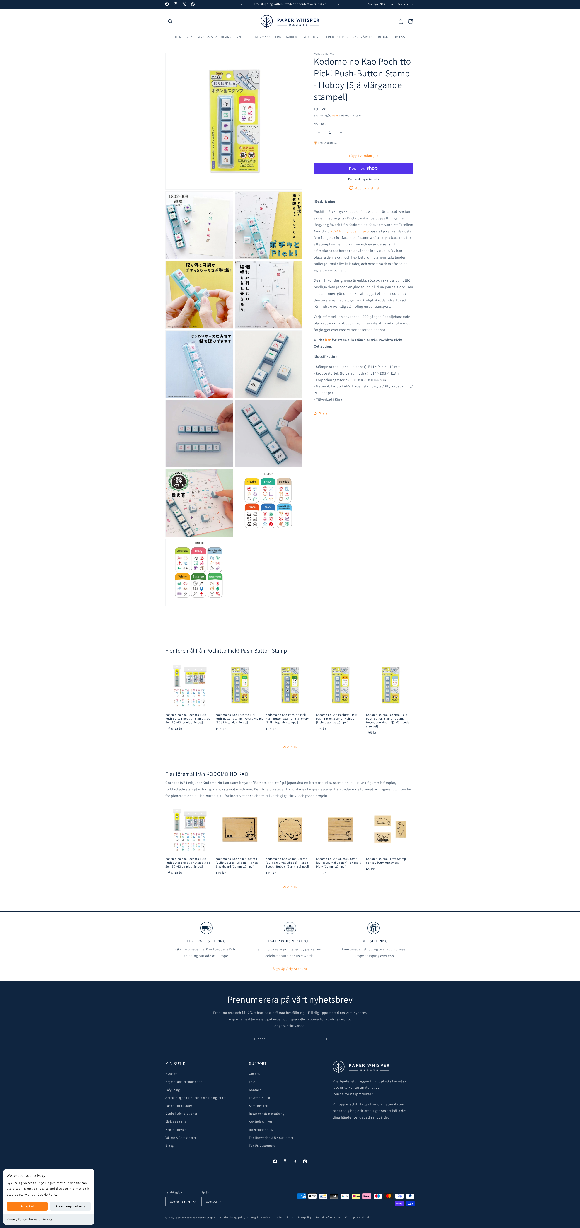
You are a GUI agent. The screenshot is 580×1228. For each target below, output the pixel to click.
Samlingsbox (258, 1106)
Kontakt (255, 1090)
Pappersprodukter (178, 1106)
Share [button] (323, 413)
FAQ (252, 1082)
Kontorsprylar (175, 1130)
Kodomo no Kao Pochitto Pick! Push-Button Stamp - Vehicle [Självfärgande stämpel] (336, 718)
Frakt (335, 115)
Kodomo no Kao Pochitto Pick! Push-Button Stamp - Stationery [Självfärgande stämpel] (287, 718)
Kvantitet (320, 123)
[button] (170, 22)
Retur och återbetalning (266, 1114)
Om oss (254, 1074)
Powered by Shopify (204, 1217)
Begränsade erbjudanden (183, 1082)
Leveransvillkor (260, 1098)
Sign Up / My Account (290, 968)
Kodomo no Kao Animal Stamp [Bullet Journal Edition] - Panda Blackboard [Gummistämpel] (237, 862)
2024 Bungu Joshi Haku (350, 231)
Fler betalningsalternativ (363, 179)
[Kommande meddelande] (338, 4)
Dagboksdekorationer (181, 1114)
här (328, 339)
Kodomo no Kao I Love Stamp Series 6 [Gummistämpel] (386, 861)
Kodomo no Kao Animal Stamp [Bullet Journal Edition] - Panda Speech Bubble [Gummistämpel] (287, 862)
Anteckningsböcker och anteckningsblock (196, 1098)
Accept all (27, 1206)
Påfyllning (172, 1090)
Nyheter (171, 1074)
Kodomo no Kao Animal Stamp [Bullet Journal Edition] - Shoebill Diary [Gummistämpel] (338, 862)
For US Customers (262, 1145)
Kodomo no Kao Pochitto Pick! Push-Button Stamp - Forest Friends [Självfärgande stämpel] (239, 718)
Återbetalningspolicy (232, 1217)
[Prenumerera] (326, 1039)
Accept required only (70, 1206)
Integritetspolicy (261, 1130)
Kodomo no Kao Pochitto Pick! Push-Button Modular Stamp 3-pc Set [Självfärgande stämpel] (187, 718)
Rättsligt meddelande (357, 1217)
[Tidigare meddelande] (242, 4)
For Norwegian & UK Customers (272, 1138)
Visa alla (290, 747)
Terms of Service (41, 1219)
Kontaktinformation (328, 1217)
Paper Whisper (183, 1217)
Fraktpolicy (305, 1217)
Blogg (169, 1145)
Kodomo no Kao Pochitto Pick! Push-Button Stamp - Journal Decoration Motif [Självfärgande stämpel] (387, 720)
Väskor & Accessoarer (180, 1138)
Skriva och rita (175, 1121)
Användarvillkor (260, 1121)
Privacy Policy (17, 1219)
